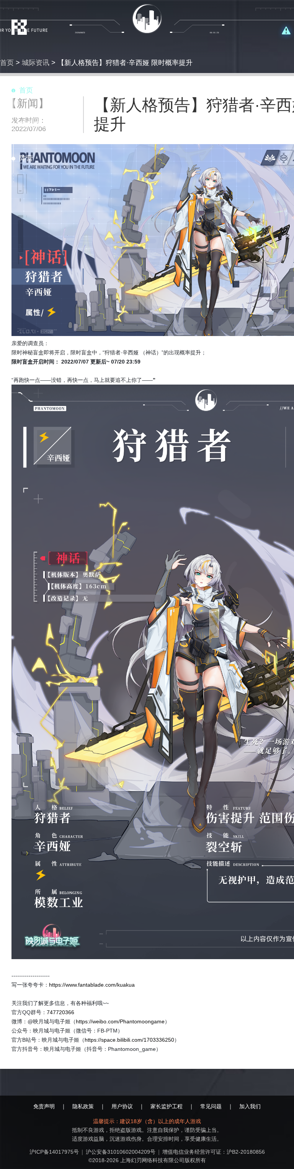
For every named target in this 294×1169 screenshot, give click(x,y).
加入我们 (250, 1106)
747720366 (60, 1012)
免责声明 (44, 1106)
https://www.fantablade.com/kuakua (92, 985)
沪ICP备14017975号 (54, 1152)
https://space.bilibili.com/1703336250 (129, 1040)
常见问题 (211, 1106)
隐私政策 (83, 1106)
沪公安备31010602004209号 (120, 1152)
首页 (7, 63)
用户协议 (122, 1106)
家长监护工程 (166, 1106)
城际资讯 (35, 63)
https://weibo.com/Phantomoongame (120, 1021)
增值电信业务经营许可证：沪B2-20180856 (213, 1152)
